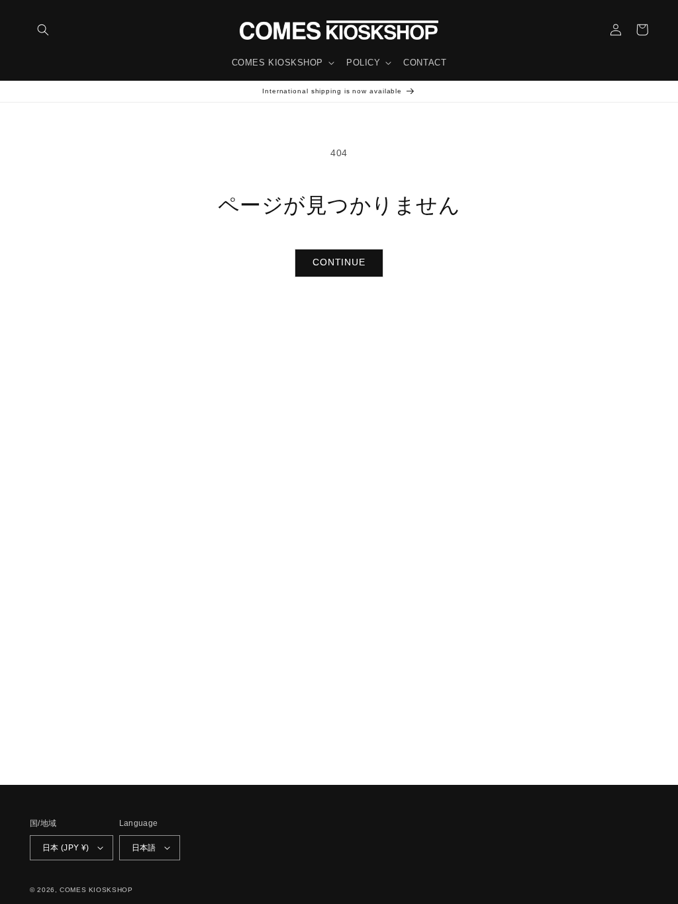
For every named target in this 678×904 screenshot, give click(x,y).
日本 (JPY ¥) (65, 847)
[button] (43, 30)
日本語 (144, 847)
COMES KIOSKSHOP (96, 889)
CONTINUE (339, 262)
